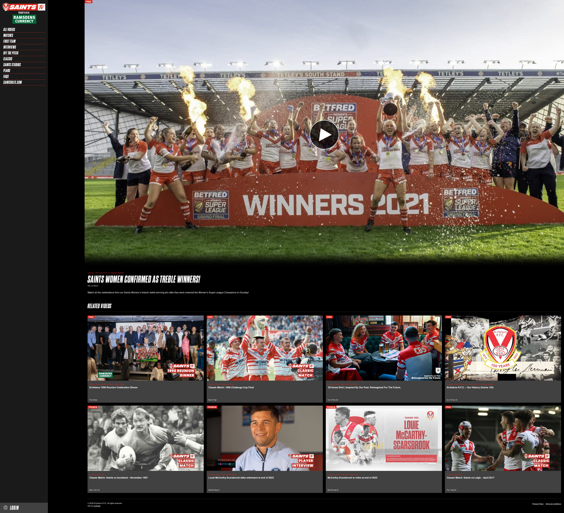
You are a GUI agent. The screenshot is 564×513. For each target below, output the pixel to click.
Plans (6, 70)
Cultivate (96, 505)
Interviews (9, 47)
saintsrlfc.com (12, 82)
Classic (7, 59)
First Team (9, 41)
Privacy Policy (537, 503)
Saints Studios (12, 65)
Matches (8, 35)
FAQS (6, 76)
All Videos (9, 29)
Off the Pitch (10, 53)
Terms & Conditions (553, 503)
